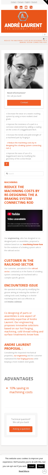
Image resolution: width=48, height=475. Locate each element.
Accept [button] (31, 466)
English (27, 2)
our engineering (20, 355)
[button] (45, 34)
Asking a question (21, 428)
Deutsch (34, 2)
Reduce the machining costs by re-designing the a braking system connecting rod (23, 145)
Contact (13, 2)
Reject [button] (40, 466)
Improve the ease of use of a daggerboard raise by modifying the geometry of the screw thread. (20, 156)
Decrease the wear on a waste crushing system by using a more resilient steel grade (23, 116)
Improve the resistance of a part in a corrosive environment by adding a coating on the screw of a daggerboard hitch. (23, 127)
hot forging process (25, 358)
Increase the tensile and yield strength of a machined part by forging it (23, 136)
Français (20, 2)
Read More (24, 471)
